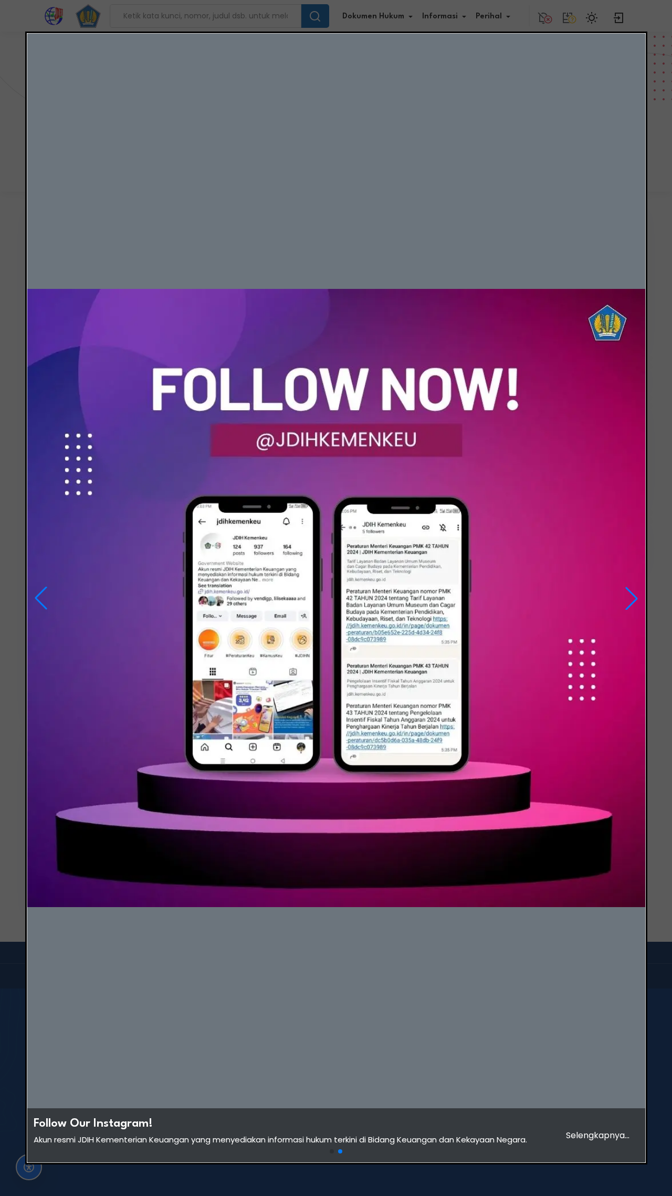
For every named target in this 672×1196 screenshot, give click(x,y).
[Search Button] (315, 16)
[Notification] (543, 16)
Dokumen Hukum (373, 16)
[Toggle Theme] (593, 16)
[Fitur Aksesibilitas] (29, 1167)
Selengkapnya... (597, 1135)
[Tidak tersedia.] (567, 16)
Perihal (489, 16)
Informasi (440, 16)
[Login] (619, 16)
